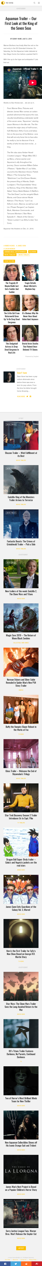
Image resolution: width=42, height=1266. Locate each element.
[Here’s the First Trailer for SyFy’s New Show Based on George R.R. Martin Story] (21, 933)
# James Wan (21, 246)
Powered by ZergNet (31, 356)
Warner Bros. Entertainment (15, 252)
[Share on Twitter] (15, 1263)
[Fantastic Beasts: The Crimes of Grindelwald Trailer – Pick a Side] (21, 523)
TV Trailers (21, 823)
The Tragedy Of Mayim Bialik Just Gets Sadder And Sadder (12, 287)
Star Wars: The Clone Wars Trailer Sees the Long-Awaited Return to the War (21, 1006)
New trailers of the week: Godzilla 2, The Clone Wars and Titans (21, 592)
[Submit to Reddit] (26, 1263)
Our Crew (7, 1259)
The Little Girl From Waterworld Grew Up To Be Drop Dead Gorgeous (12, 317)
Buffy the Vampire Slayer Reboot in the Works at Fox (21, 728)
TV (21, 1061)
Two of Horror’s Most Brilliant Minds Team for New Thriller (21, 1099)
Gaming (21, 690)
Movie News (21, 598)
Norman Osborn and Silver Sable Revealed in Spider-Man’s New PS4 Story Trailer (21, 682)
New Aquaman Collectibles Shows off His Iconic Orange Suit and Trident (21, 1144)
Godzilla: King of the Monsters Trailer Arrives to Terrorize (21, 498)
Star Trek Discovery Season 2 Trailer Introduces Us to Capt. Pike (21, 817)
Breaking (9, 878)
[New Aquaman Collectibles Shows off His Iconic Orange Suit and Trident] (21, 1125)
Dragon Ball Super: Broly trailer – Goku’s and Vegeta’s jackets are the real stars (21, 862)
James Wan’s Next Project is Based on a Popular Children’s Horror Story (21, 1188)
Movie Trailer (24, 255)
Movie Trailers (10, 255)
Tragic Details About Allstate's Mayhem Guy (30, 285)
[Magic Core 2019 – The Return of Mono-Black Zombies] (21, 617)
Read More (21, 396)
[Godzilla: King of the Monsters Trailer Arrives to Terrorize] (21, 479)
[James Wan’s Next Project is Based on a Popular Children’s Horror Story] (21, 1169)
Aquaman (32, 252)
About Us (15, 1259)
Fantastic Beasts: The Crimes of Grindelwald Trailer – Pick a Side (21, 543)
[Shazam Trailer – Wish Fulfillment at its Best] (21, 435)
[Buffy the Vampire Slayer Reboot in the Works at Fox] (21, 709)
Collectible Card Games (21, 643)
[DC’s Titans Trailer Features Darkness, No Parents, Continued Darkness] (21, 1033)
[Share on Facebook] (5, 1263)
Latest (21, 1248)
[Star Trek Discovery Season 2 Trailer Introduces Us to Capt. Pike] (21, 797)
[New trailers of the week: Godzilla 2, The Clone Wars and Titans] (21, 573)
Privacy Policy (32, 1259)
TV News (21, 734)
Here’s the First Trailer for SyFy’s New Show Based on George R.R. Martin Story (21, 954)
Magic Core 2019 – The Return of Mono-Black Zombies (21, 637)
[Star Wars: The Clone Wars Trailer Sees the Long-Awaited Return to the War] (21, 986)
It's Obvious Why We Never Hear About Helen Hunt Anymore (30, 316)
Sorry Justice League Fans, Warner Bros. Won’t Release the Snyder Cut (21, 1232)
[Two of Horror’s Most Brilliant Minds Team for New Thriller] (21, 1080)
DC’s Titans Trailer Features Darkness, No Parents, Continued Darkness (21, 1054)
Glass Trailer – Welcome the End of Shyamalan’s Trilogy (21, 772)
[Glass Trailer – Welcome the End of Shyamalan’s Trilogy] (21, 753)
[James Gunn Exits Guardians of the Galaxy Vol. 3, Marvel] (21, 889)
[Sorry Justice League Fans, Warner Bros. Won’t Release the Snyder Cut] (21, 1213)
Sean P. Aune (22, 372)
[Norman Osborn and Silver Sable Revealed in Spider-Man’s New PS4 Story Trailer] (21, 662)
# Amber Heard (9, 246)
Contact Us (23, 1259)
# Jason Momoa (9, 249)
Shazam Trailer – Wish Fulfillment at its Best (21, 454)
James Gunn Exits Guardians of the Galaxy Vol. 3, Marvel (21, 908)
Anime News (21, 870)
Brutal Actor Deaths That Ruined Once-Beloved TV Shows (30, 346)
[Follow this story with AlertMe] (37, 1263)
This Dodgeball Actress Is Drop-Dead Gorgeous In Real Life (12, 348)
